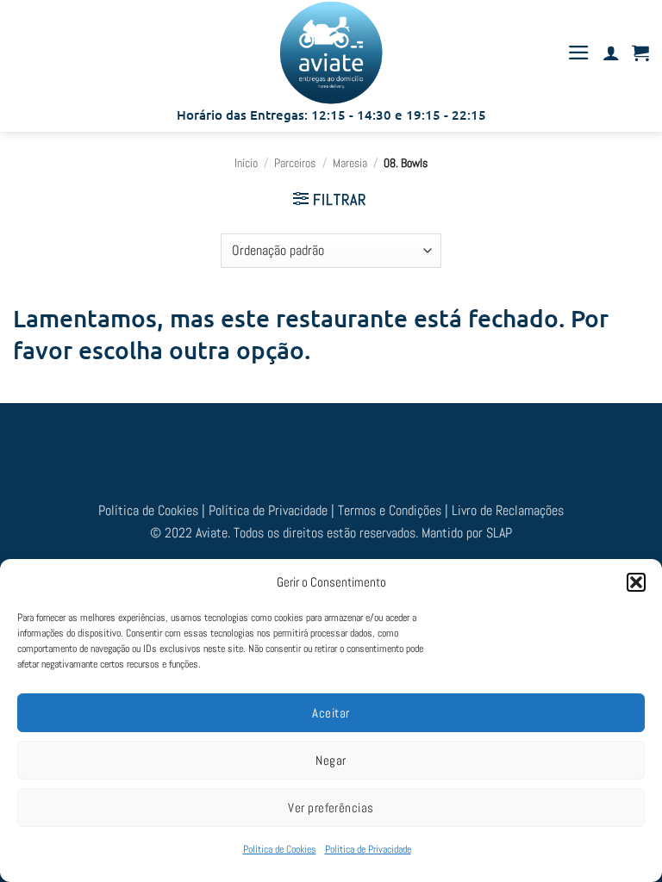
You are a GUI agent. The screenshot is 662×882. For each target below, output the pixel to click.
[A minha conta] (611, 52)
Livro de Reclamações (508, 510)
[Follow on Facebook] (285, 443)
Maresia (350, 163)
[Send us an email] (346, 443)
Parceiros (294, 163)
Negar (330, 760)
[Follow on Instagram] (315, 443)
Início (246, 163)
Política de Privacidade (368, 849)
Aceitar (330, 713)
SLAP (499, 533)
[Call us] (376, 443)
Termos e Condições (391, 510)
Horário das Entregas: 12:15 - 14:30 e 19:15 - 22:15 (331, 114)
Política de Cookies (279, 849)
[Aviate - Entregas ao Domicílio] (331, 52)
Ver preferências (330, 807)
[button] (636, 582)
